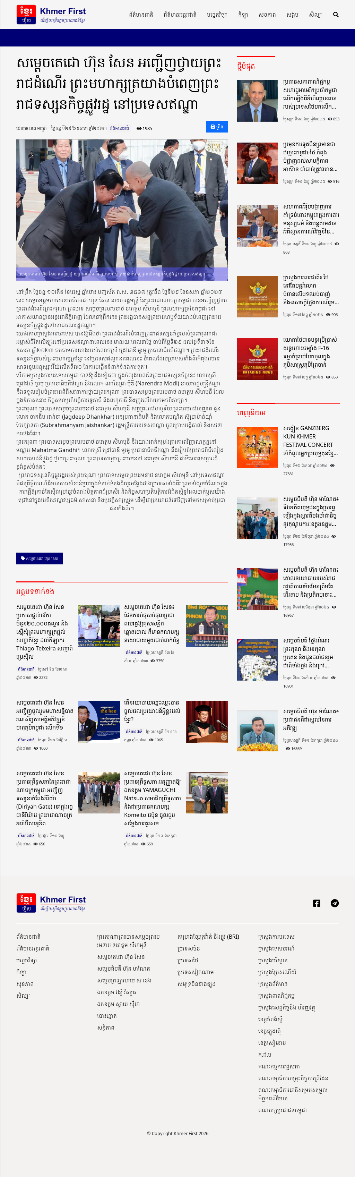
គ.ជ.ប (264, 1054)
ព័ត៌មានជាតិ (141, 14)
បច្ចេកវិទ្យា (217, 14)
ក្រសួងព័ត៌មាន (273, 984)
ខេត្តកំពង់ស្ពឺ (270, 1019)
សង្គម (292, 14)
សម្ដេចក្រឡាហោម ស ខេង (124, 980)
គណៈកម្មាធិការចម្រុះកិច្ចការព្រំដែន (293, 1078)
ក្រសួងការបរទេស (276, 936)
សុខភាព (267, 14)
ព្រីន (219, 126)
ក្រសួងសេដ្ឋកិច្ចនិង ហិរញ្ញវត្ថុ (286, 1007)
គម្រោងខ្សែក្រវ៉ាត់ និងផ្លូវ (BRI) (208, 936)
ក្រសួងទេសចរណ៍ (276, 948)
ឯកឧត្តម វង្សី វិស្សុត (116, 992)
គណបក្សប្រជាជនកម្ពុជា (282, 1110)
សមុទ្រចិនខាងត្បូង (197, 984)
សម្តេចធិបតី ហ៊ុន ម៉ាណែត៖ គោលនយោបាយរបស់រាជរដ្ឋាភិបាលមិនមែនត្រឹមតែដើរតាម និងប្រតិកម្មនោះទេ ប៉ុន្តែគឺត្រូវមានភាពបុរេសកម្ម (311, 582)
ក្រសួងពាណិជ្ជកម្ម (276, 995)
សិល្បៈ (316, 14)
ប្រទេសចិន (189, 948)
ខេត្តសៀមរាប (272, 1043)
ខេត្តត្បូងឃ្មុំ (269, 1031)
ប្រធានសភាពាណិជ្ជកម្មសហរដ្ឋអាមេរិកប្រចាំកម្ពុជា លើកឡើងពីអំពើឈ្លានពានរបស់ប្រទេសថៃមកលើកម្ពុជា (310, 94)
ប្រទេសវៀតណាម (196, 972)
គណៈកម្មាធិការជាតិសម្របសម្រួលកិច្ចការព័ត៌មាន (293, 1094)
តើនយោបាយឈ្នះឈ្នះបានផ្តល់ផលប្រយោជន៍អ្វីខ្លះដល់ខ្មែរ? (152, 711)
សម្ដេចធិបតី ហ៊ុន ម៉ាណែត (123, 968)
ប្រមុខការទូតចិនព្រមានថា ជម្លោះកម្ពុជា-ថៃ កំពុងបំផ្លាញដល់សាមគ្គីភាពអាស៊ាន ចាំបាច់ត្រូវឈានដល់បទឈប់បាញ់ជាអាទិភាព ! (309, 156)
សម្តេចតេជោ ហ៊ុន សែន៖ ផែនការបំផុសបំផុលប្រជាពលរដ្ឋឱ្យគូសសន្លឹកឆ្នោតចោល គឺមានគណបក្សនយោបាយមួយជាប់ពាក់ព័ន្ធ (152, 623)
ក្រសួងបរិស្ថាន (273, 960)
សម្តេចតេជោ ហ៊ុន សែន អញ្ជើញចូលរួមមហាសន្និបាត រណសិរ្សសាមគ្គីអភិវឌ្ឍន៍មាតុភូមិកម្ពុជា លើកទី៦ (44, 715)
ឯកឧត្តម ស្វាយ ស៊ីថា (118, 1004)
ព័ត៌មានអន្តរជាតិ (180, 14)
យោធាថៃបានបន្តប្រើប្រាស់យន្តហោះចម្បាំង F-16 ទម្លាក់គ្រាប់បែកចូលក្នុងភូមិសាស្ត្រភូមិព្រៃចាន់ (310, 352)
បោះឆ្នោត (107, 1016)
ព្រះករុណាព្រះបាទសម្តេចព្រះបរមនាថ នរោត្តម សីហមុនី (128, 941)
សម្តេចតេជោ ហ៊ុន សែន (41, 558)
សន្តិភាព (105, 1027)
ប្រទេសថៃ (188, 960)
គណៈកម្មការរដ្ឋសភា (279, 1066)
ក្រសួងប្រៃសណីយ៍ (277, 972)
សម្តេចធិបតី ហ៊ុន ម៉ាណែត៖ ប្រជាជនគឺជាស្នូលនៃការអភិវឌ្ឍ (311, 719)
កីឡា (243, 14)
